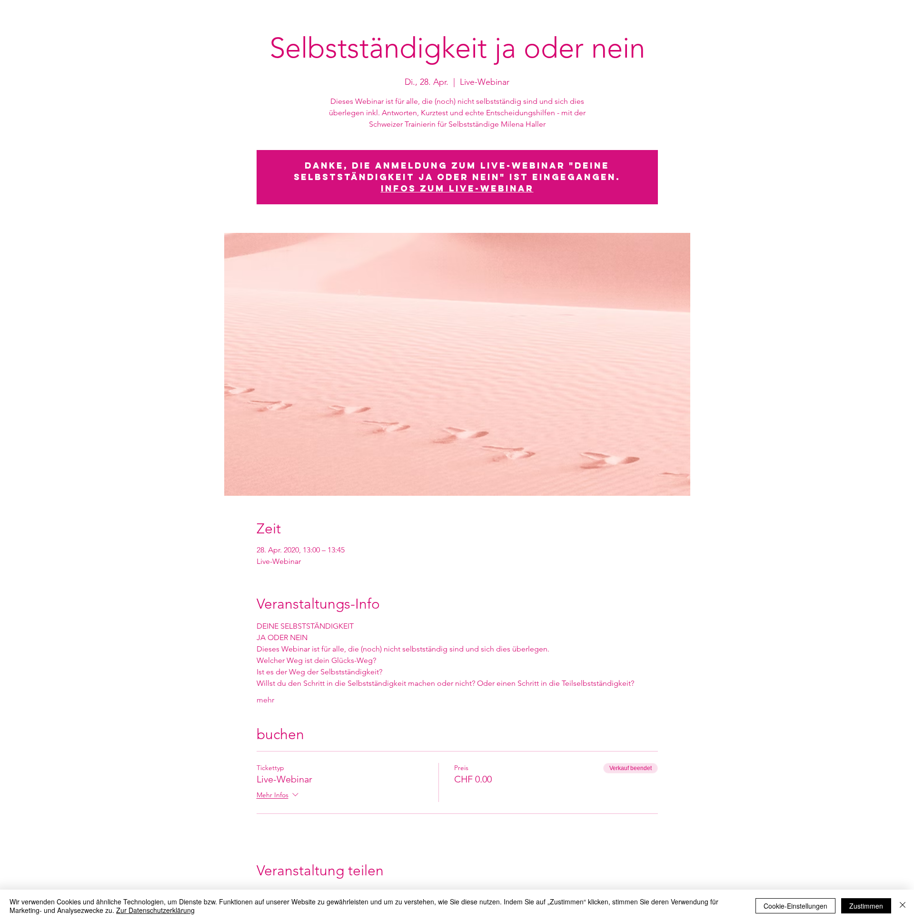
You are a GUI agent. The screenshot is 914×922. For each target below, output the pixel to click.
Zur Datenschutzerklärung (155, 910)
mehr (265, 699)
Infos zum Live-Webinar (457, 188)
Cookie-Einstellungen (795, 906)
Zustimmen (866, 906)
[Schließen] (902, 905)
